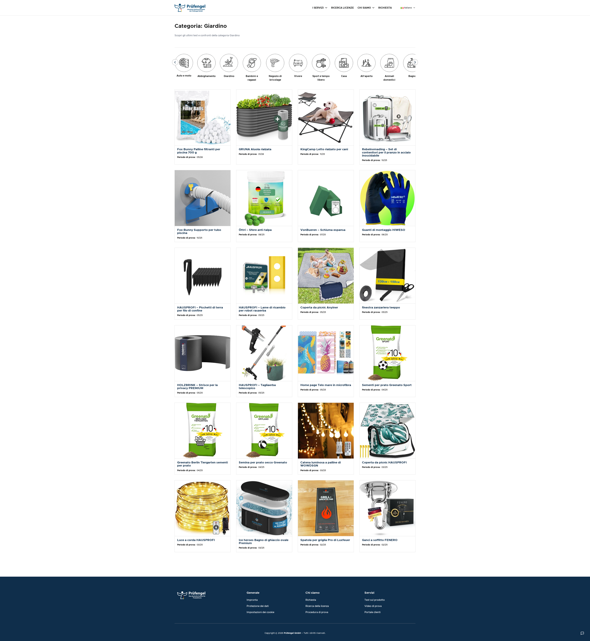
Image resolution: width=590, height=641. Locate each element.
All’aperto (366, 76)
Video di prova (373, 606)
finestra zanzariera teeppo (381, 307)
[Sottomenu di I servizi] (326, 7)
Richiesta (310, 600)
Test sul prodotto (374, 600)
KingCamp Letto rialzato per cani (324, 149)
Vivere (298, 76)
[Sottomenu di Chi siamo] (373, 7)
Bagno (412, 76)
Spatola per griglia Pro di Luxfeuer (325, 540)
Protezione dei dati (258, 606)
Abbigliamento (206, 76)
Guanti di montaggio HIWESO (383, 230)
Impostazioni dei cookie (260, 612)
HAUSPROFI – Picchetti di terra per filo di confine (200, 309)
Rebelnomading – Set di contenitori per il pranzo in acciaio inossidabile (386, 152)
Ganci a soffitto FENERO (379, 540)
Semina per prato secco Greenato (263, 462)
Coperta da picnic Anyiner (319, 307)
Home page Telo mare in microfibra (325, 385)
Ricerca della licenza (317, 606)
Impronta (252, 600)
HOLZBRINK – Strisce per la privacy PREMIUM (197, 387)
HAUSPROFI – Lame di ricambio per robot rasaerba (262, 309)
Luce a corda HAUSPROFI (196, 540)
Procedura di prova (316, 612)
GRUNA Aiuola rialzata (255, 149)
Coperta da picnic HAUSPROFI (384, 462)
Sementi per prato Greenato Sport (387, 385)
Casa (344, 76)
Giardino (229, 76)
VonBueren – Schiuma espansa (322, 230)
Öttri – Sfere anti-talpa (255, 230)
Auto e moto (184, 75)
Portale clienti (372, 612)
